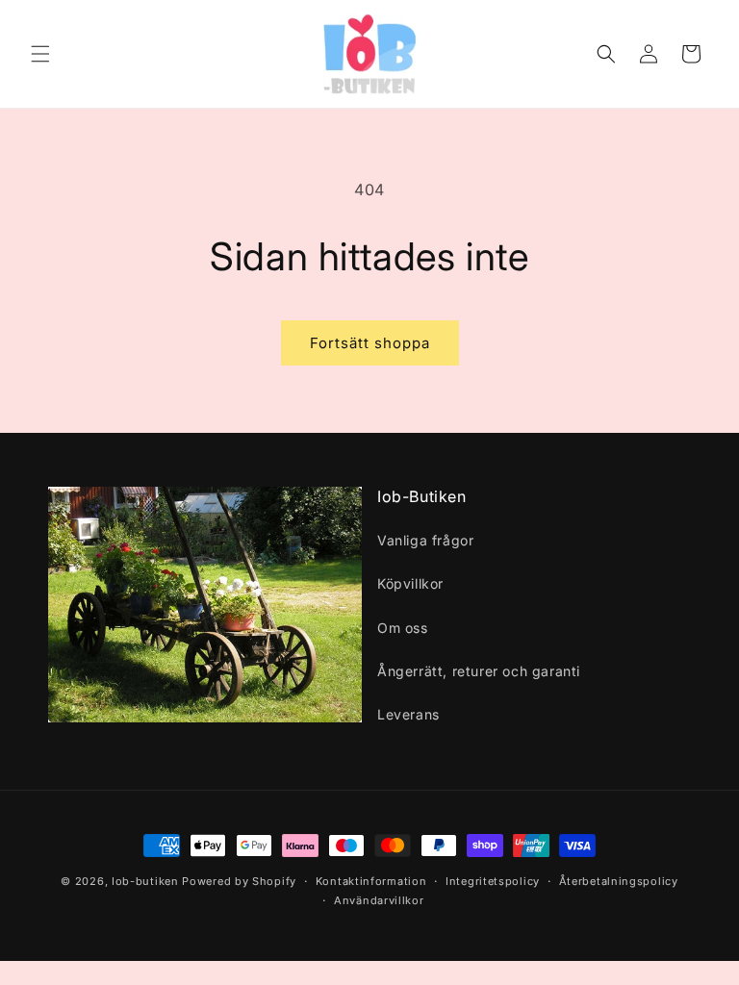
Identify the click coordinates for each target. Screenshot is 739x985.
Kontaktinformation (371, 881)
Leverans (408, 714)
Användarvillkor (379, 900)
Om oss (402, 627)
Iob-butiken (145, 881)
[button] (40, 54)
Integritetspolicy (493, 881)
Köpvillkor (410, 583)
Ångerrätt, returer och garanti (478, 671)
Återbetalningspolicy (618, 881)
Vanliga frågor (425, 540)
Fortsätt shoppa (370, 343)
